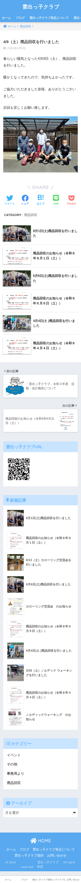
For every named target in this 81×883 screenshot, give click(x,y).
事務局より (15, 773)
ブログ (20, 17)
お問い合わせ (57, 855)
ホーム (6, 17)
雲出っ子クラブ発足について (49, 17)
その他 (12, 764)
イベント (14, 755)
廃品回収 (30, 215)
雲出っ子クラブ (41, 6)
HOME (44, 840)
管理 (40, 866)
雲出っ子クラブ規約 (29, 855)
